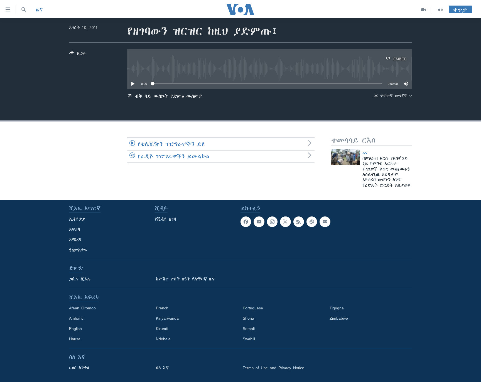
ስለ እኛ (162, 367)
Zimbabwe (339, 318)
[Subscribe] (325, 221)
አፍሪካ (74, 229)
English (75, 328)
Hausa (74, 338)
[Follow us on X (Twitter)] (285, 221)
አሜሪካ (75, 239)
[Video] (423, 10)
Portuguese (253, 307)
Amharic (76, 318)
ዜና (39, 10)
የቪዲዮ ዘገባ (165, 219)
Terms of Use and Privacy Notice (273, 367)
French (162, 307)
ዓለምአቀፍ (78, 250)
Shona (248, 318)
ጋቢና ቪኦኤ (79, 279)
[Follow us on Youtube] (259, 221)
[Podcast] (311, 221)
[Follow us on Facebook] (245, 221)
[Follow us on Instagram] (272, 221)
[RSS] (298, 221)
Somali (249, 328)
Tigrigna (337, 307)
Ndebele (163, 338)
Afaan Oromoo (82, 307)
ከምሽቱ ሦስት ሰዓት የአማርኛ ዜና (185, 279)
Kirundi (162, 328)
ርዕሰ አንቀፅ (79, 367)
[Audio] (440, 10)
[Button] (77, 54)
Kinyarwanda (167, 318)
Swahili (249, 338)
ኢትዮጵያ (77, 219)
